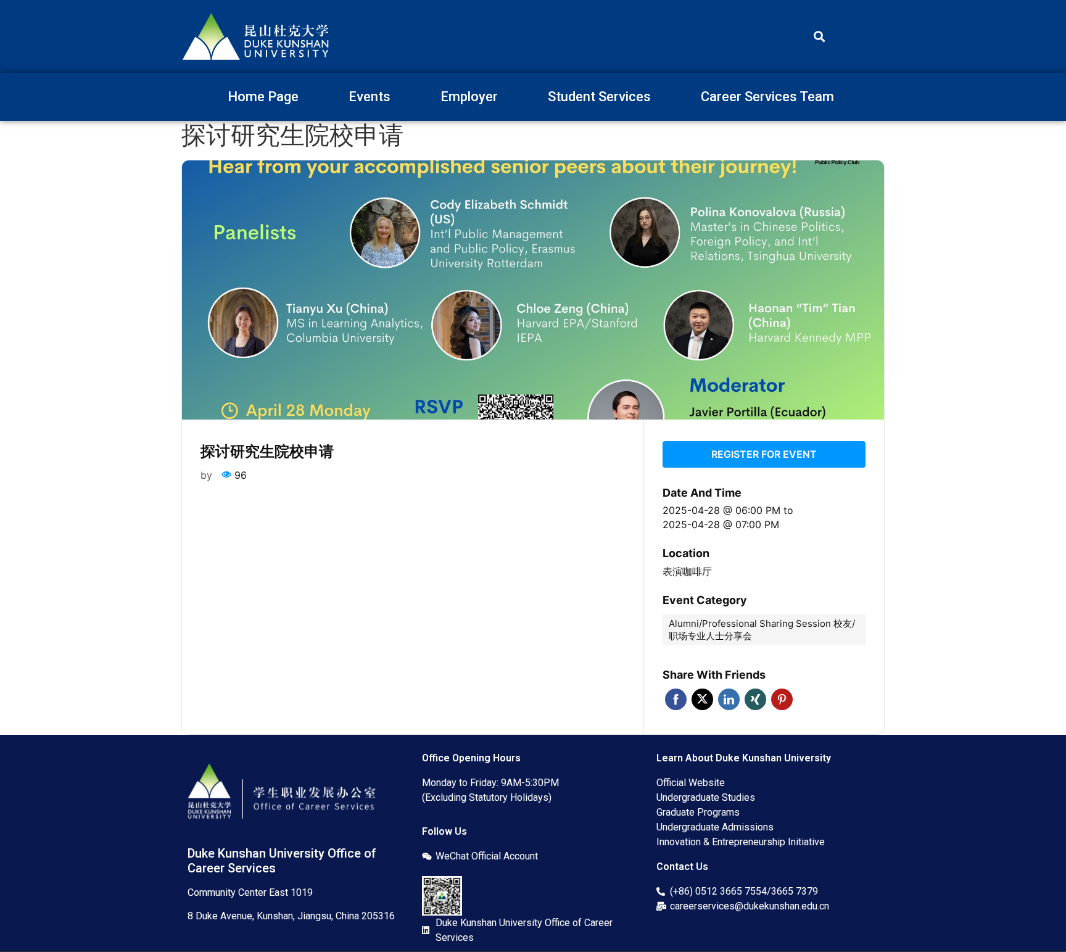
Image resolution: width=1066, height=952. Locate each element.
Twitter (702, 699)
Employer (469, 96)
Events (369, 96)
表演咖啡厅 (687, 571)
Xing (755, 699)
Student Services (599, 96)
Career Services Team (767, 96)
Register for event (764, 454)
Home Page (263, 96)
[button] (819, 37)
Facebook (676, 699)
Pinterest (782, 699)
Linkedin (729, 699)
